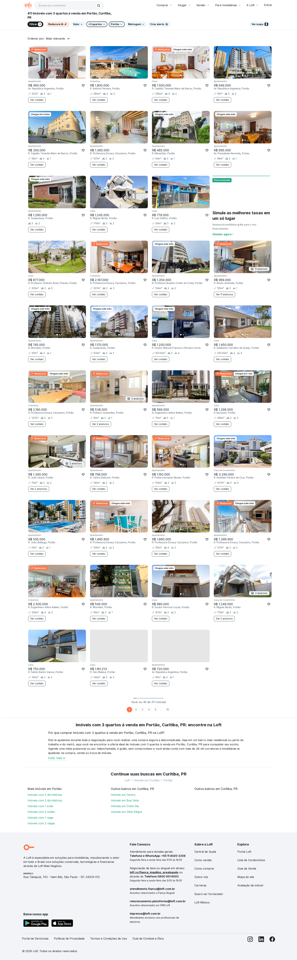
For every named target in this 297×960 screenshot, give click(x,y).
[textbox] (68, 5)
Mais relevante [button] (55, 38)
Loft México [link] (202, 902)
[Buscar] (98, 5)
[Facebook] (272, 939)
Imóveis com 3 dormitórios (45, 800)
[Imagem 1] (57, 75)
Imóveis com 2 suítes (41, 811)
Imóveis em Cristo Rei (125, 806)
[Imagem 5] (66, 75)
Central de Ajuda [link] (205, 851)
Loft (127, 780)
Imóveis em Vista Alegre (126, 811)
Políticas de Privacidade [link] (69, 938)
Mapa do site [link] (245, 877)
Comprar (162, 5)
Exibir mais (55, 758)
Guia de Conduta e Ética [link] (148, 938)
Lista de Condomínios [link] (251, 860)
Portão (167, 780)
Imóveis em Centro (123, 794)
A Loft (250, 5)
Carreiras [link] (200, 885)
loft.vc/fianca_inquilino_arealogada (154, 872)
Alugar (182, 5)
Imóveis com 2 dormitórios (45, 794)
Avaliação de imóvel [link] (250, 885)
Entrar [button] (268, 5)
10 (168, 709)
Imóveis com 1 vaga (40, 817)
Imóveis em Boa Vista (125, 800)
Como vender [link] (203, 860)
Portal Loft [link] (244, 851)
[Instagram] (250, 939)
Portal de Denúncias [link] (35, 938)
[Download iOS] (62, 923)
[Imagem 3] (123, 75)
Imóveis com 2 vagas (41, 823)
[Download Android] (36, 923)
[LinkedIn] (261, 939)
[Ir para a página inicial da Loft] (29, 5)
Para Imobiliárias (226, 5)
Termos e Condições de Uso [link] (108, 938)
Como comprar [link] (204, 868)
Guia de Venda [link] (246, 868)
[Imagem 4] (64, 75)
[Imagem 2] (59, 75)
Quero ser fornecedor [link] (208, 894)
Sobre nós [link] (201, 877)
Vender (201, 5)
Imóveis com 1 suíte (40, 806)
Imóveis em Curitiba (146, 780)
